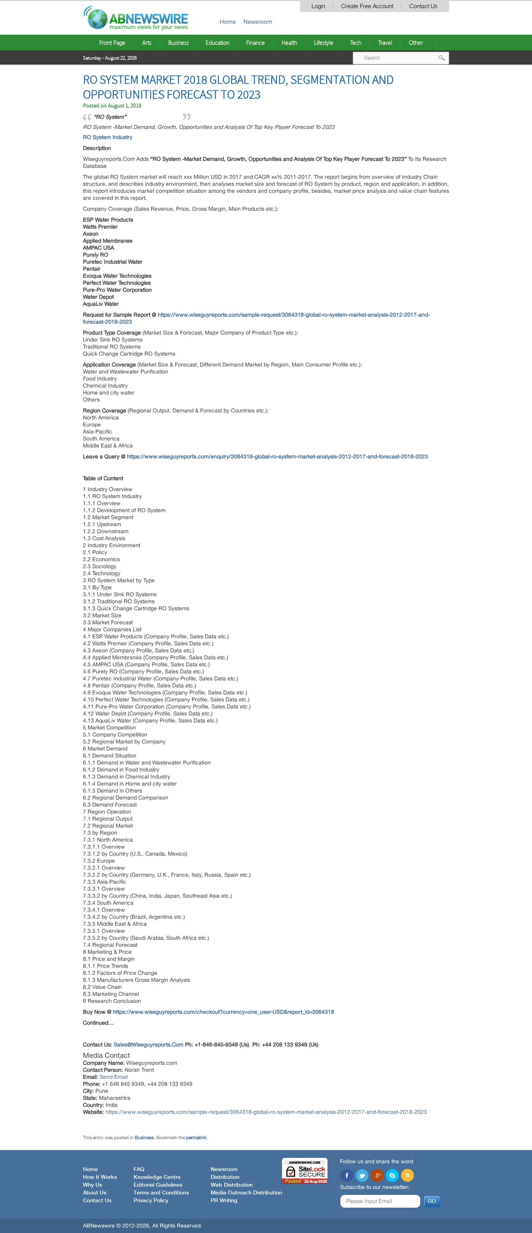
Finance (255, 42)
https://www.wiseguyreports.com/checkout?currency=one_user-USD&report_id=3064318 (223, 1012)
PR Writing (224, 1200)
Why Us (92, 1185)
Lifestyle (323, 42)
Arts (146, 42)
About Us (94, 1193)
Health (289, 42)
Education (217, 42)
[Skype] (392, 1176)
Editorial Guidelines (158, 1185)
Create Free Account (367, 6)
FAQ (139, 1169)
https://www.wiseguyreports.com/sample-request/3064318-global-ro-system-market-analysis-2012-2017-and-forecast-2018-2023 (266, 1112)
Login (318, 6)
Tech (355, 42)
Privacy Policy (151, 1200)
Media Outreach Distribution (246, 1193)
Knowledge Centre (157, 1177)
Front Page (112, 42)
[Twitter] (361, 1176)
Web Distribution (232, 1185)
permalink (196, 1137)
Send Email (114, 1077)
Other (416, 42)
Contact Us (423, 6)
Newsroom (257, 21)
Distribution (225, 1177)
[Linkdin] (377, 1176)
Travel (385, 42)
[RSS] (407, 1176)
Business (178, 42)
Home (228, 21)
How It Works (100, 1177)
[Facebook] (346, 1176)
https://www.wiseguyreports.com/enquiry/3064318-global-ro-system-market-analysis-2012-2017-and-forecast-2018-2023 (277, 456)
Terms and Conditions (161, 1193)
